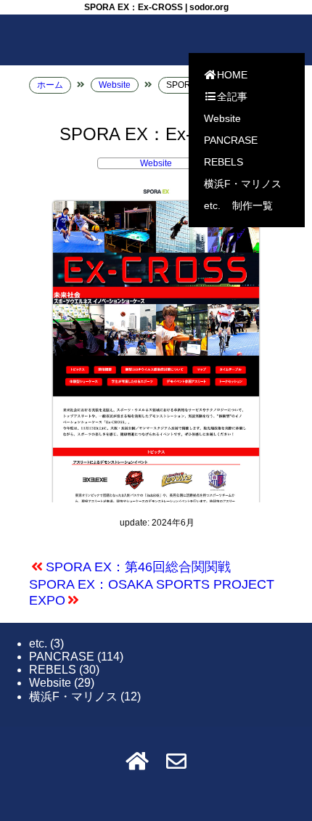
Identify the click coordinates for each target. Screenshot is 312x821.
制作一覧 (252, 205)
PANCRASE (231, 140)
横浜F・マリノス (243, 183)
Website (222, 118)
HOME (232, 75)
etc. (212, 205)
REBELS (223, 162)
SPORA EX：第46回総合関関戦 (138, 567)
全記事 (232, 96)
